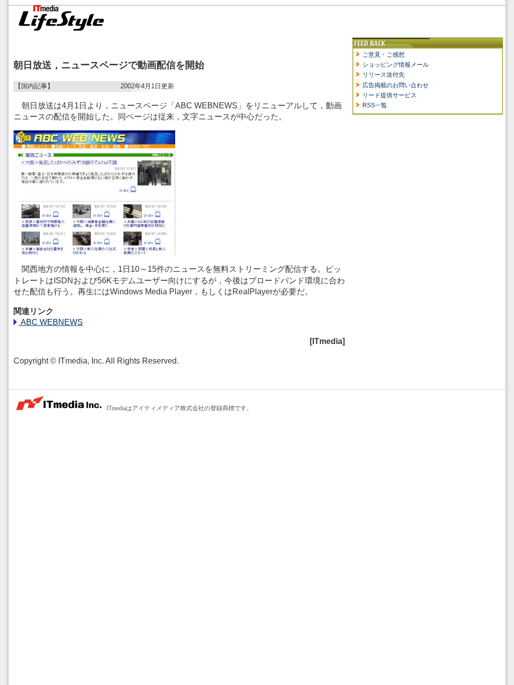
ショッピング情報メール (395, 64)
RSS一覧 (374, 105)
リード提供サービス (389, 95)
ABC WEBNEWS (51, 322)
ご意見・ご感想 (383, 54)
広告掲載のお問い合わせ (395, 85)
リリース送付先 (383, 74)
